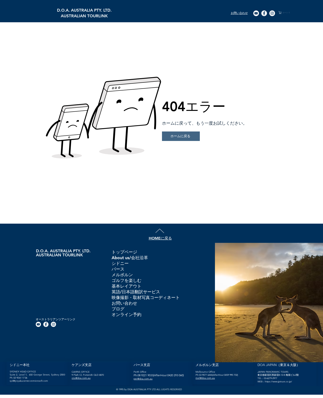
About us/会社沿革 (130, 257)
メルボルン (122, 274)
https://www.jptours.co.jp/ (278, 381)
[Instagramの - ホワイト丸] (272, 13)
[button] (287, 12)
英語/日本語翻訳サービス (136, 291)
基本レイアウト (126, 286)
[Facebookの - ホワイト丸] (264, 13)
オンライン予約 (126, 314)
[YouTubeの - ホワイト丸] (256, 13)
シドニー (120, 263)
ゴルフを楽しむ (126, 280)
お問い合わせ (124, 303)
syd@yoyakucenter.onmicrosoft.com (29, 380)
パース (118, 269)
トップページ (124, 252)
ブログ (118, 309)
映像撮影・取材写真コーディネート (145, 297)
